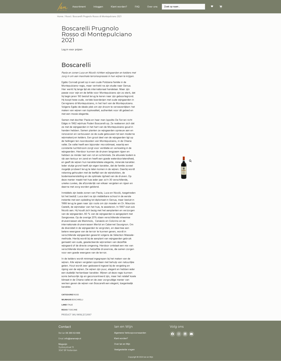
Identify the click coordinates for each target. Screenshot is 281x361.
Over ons (152, 6)
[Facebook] (172, 334)
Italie (70, 304)
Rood (68, 16)
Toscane (72, 309)
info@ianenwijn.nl (72, 338)
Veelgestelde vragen (124, 349)
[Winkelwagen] (221, 7)
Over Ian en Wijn (122, 344)
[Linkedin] (185, 334)
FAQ (137, 6)
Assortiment (79, 6)
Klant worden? (119, 6)
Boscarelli (77, 299)
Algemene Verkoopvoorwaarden (130, 333)
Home (60, 16)
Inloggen (98, 6)
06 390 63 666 (73, 333)
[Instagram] (179, 334)
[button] (190, 161)
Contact (65, 327)
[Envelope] (191, 334)
